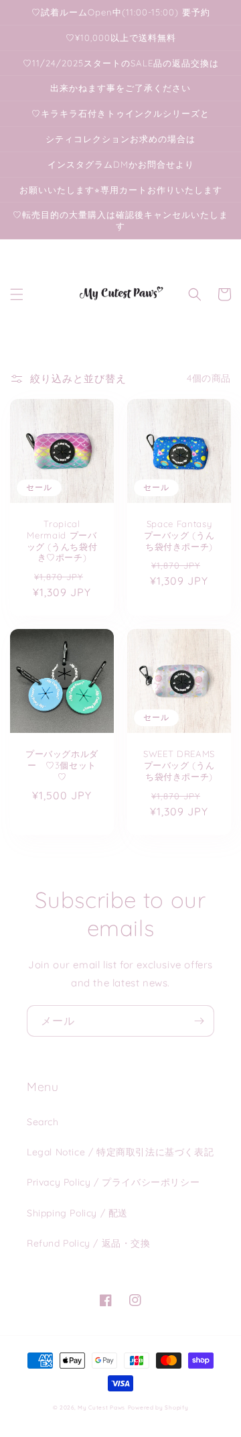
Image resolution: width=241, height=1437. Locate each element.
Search (43, 1122)
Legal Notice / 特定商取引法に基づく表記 (120, 1152)
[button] (16, 294)
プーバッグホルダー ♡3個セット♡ (61, 765)
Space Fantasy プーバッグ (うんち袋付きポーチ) (179, 535)
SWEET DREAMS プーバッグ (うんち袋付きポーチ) (179, 765)
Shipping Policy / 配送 (77, 1213)
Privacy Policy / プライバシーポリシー (113, 1182)
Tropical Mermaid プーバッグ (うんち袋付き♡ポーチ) (62, 540)
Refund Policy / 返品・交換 (89, 1243)
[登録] (199, 1021)
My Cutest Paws (101, 1407)
